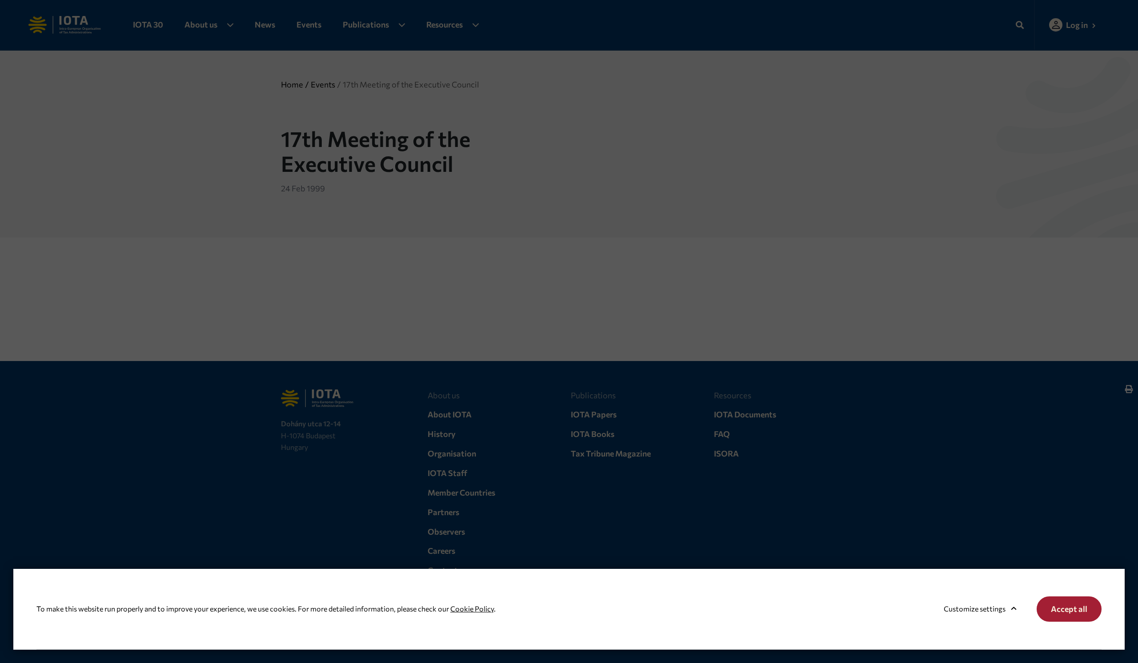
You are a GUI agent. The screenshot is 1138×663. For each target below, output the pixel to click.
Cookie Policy (472, 608)
